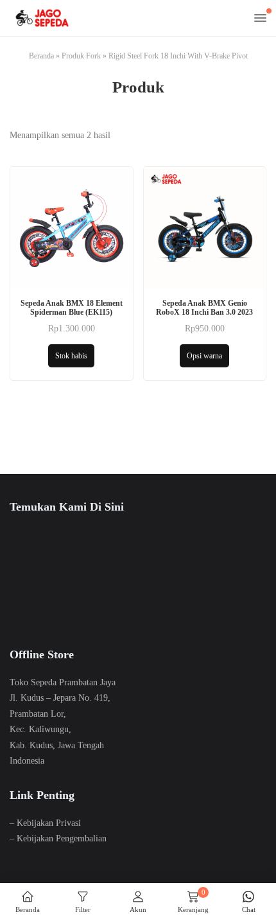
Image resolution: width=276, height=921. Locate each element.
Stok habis (71, 355)
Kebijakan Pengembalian (62, 838)
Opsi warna (204, 355)
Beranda (41, 55)
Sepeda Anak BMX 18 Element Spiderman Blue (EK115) (72, 308)
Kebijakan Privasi (49, 823)
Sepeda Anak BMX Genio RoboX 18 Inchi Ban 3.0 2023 (204, 308)
